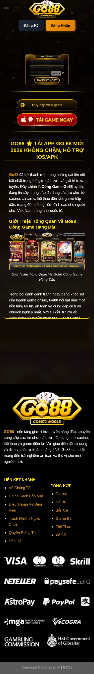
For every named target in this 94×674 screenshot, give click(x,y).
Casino (61, 494)
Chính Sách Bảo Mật (26, 496)
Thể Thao (63, 527)
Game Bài (64, 518)
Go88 (13, 174)
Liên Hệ (15, 541)
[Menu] (7, 8)
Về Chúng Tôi (20, 488)
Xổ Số (61, 535)
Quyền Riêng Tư (22, 533)
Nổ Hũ (61, 502)
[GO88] (47, 8)
